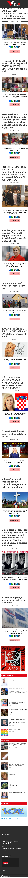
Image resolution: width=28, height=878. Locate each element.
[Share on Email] (19, 47)
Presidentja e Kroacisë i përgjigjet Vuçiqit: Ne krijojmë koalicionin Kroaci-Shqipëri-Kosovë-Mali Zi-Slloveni (14, 235)
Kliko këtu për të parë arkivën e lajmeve (10, 818)
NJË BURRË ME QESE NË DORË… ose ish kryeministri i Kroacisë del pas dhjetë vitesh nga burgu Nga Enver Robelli (15, 13)
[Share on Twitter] (14, 47)
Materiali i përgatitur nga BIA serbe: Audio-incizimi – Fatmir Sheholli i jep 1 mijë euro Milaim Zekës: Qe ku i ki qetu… (17, 744)
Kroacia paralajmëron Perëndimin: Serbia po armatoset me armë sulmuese (17, 793)
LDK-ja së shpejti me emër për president (16, 753)
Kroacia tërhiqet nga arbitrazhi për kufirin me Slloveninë (14, 600)
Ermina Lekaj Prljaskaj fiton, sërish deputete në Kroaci (14, 434)
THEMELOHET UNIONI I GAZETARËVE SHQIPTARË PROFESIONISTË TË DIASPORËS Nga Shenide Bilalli (14, 66)
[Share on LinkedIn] (17, 47)
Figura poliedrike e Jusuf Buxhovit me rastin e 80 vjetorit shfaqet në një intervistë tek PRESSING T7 (18, 711)
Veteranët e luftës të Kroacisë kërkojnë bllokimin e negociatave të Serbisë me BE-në (14, 483)
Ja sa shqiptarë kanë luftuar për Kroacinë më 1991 (13, 286)
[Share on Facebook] (10, 47)
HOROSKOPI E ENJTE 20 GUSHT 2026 (15, 729)
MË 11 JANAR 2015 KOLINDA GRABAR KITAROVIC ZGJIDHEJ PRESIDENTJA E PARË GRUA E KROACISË (12, 383)
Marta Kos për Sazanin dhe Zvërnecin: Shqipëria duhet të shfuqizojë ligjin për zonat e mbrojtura (17, 784)
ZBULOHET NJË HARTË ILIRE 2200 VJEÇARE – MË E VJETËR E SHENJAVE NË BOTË (14, 333)
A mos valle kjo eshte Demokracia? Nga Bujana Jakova (17, 774)
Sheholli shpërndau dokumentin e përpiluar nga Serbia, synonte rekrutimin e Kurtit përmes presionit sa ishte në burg (18, 764)
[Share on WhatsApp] (12, 47)
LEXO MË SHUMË (14, 51)
